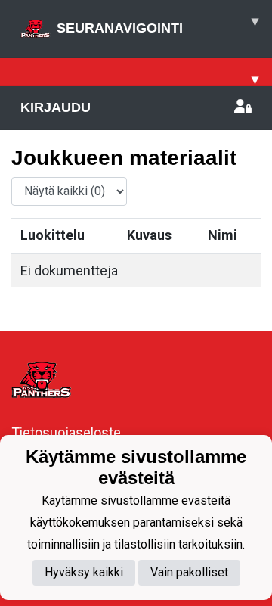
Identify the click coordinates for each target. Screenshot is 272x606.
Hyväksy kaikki (84, 572)
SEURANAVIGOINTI (157, 25)
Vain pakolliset (189, 572)
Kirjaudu (55, 107)
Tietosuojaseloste (66, 432)
